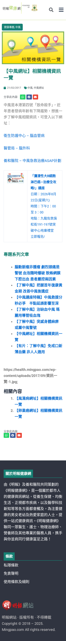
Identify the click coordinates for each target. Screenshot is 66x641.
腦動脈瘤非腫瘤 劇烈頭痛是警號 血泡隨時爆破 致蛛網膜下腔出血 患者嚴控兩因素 (37, 273)
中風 (18, 27)
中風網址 (39, 87)
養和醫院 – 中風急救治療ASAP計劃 (32, 161)
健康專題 (9, 27)
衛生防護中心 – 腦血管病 (24, 135)
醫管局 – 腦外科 (17, 148)
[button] (61, 10)
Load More (33, 450)
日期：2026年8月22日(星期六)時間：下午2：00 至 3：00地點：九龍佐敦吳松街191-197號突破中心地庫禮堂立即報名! (44, 206)
